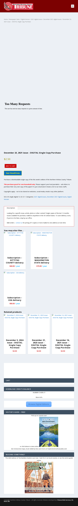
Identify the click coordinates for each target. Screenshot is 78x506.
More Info (39, 397)
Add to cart (10, 166)
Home (6, 19)
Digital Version (25, 19)
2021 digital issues (36, 19)
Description (11, 208)
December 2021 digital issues (52, 19)
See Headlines (13, 173)
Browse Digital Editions (38, 404)
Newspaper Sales (14, 19)
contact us (19, 223)
